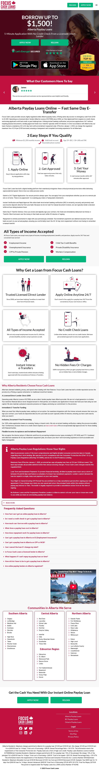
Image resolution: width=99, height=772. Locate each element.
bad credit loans (51, 426)
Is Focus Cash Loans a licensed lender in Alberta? (25, 552)
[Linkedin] (26, 733)
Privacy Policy (73, 737)
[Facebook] (21, 728)
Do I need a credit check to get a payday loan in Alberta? (27, 519)
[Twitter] (26, 728)
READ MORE (10, 503)
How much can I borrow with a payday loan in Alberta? (26, 523)
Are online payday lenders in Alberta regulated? (24, 566)
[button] (96, 5)
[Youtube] (31, 728)
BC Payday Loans (71, 719)
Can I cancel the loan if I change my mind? (21, 547)
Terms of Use (73, 731)
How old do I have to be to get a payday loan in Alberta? (27, 561)
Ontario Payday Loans (73, 722)
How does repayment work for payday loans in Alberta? (27, 533)
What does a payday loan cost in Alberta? (21, 528)
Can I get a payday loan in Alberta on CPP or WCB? (25, 542)
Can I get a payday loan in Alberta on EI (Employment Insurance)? (31, 538)
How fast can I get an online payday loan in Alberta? (26, 514)
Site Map (73, 734)
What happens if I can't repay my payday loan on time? (26, 557)
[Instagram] (21, 733)
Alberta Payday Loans (73, 716)
